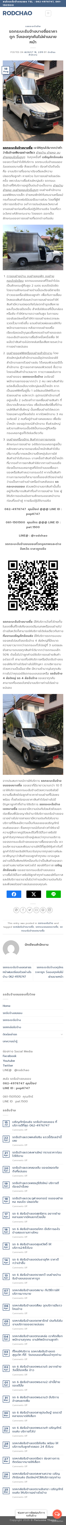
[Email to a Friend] (36, 910)
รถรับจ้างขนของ (12, 1013)
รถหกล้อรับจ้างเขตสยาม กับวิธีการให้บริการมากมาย (35, 1292)
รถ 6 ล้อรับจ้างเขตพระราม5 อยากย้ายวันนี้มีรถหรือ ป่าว (36, 1368)
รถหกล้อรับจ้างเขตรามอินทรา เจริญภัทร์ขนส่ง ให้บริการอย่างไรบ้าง (37, 1491)
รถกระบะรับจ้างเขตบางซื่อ (42, 928)
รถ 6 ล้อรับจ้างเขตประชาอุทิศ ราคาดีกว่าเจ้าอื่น (35, 1261)
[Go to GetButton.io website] (57, 1521)
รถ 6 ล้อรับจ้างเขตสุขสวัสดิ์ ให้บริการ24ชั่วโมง (31, 1246)
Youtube (9, 1061)
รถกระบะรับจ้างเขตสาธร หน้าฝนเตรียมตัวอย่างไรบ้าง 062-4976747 (17, 972)
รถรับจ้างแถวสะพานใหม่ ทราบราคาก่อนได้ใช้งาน (37, 1154)
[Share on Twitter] (30, 910)
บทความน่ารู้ (10, 1041)
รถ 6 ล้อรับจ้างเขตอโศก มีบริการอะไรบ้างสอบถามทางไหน (36, 1230)
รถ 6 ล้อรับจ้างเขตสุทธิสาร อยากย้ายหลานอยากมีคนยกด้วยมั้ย (36, 1215)
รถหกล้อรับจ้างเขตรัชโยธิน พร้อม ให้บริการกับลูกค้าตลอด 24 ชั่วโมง (35, 1445)
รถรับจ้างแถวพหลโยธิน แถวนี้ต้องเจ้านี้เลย (37, 1139)
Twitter (8, 1065)
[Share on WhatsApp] (16, 910)
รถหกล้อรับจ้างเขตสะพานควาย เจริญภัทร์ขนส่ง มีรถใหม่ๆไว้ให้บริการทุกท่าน (36, 1475)
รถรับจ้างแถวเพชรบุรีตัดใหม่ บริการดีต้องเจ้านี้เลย (35, 1184)
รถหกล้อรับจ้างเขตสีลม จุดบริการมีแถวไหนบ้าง (37, 1307)
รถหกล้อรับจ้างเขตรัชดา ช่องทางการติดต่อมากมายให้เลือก (35, 1460)
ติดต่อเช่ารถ (10, 1034)
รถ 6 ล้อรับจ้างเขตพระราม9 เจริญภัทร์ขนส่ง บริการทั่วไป (36, 1429)
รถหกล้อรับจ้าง (12, 1027)
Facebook (9, 1056)
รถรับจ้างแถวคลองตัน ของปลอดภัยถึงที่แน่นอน (35, 1169)
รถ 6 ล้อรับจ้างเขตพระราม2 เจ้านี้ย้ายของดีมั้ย (36, 1383)
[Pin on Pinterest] (43, 910)
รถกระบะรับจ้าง (33, 26)
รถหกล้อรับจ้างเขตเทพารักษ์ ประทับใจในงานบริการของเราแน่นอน (37, 1322)
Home (6, 1006)
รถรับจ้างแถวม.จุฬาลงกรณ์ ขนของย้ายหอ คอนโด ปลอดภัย (37, 1200)
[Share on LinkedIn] (50, 910)
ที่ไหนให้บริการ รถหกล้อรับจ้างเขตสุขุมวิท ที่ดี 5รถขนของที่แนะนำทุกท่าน (36, 1353)
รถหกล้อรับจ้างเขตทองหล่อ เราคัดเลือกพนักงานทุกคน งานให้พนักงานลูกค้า (37, 1338)
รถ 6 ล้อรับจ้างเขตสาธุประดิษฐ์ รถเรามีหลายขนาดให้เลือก (37, 1414)
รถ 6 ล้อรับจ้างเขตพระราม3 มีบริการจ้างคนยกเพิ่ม (35, 1399)
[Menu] (48, 13)
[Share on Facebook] (23, 910)
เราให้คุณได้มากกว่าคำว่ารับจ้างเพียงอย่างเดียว (32, 150)
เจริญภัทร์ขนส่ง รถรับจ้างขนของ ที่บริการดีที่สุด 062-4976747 (34, 1123)
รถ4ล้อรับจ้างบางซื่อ (23, 927)
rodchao (17, 13)
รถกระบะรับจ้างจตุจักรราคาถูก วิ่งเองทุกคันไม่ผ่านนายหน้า (49, 972)
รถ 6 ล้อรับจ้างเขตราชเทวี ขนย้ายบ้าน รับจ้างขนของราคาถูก (36, 1276)
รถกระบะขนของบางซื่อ (47, 927)
